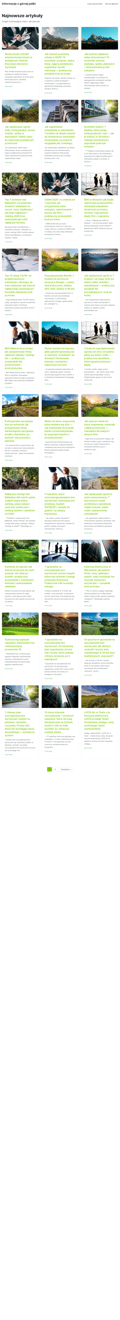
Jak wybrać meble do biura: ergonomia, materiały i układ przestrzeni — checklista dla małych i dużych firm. (99, 428)
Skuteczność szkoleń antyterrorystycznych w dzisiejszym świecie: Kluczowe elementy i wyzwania (18, 61)
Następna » (66, 769)
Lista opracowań (94, 4)
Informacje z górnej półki (19, 3)
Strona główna (111, 4)
